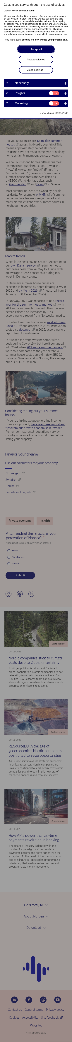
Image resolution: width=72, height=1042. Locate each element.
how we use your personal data (51, 39)
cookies (26, 39)
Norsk (15, 10)
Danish (7, 10)
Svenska (23, 10)
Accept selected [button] (36, 59)
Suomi (31, 10)
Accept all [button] (36, 49)
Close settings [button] (35, 69)
